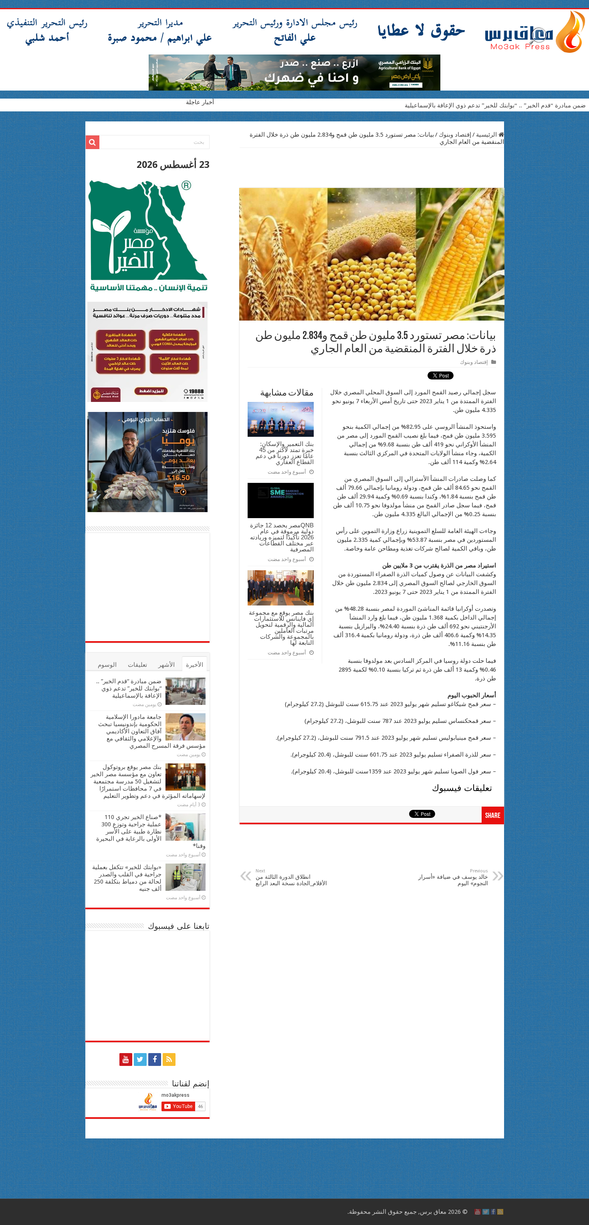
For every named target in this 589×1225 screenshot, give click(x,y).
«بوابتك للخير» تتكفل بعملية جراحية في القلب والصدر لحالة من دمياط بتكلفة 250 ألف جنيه (126, 878)
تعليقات (137, 664)
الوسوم (107, 664)
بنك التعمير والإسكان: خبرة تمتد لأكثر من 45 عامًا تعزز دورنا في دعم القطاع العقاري (285, 452)
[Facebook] (154, 1059)
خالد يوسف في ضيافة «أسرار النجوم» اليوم (453, 877)
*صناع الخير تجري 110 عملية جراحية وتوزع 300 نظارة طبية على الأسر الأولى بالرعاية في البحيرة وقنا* (151, 831)
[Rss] (169, 1059)
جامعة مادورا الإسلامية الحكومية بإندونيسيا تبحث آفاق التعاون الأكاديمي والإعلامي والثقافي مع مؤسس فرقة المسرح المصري (152, 731)
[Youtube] (125, 1059)
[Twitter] (140, 1059)
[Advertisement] (372, 168)
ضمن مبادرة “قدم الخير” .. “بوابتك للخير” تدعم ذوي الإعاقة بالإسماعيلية (495, 105)
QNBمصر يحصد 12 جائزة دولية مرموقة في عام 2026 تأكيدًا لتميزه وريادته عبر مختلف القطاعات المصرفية (282, 537)
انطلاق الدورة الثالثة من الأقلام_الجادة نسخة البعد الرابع (291, 877)
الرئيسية (487, 134)
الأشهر (166, 664)
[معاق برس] (294, 31)
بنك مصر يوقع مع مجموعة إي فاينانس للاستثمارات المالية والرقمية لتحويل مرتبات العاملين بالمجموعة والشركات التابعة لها (281, 627)
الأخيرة (194, 664)
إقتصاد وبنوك (455, 134)
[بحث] (92, 142)
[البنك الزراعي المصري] (294, 72)
